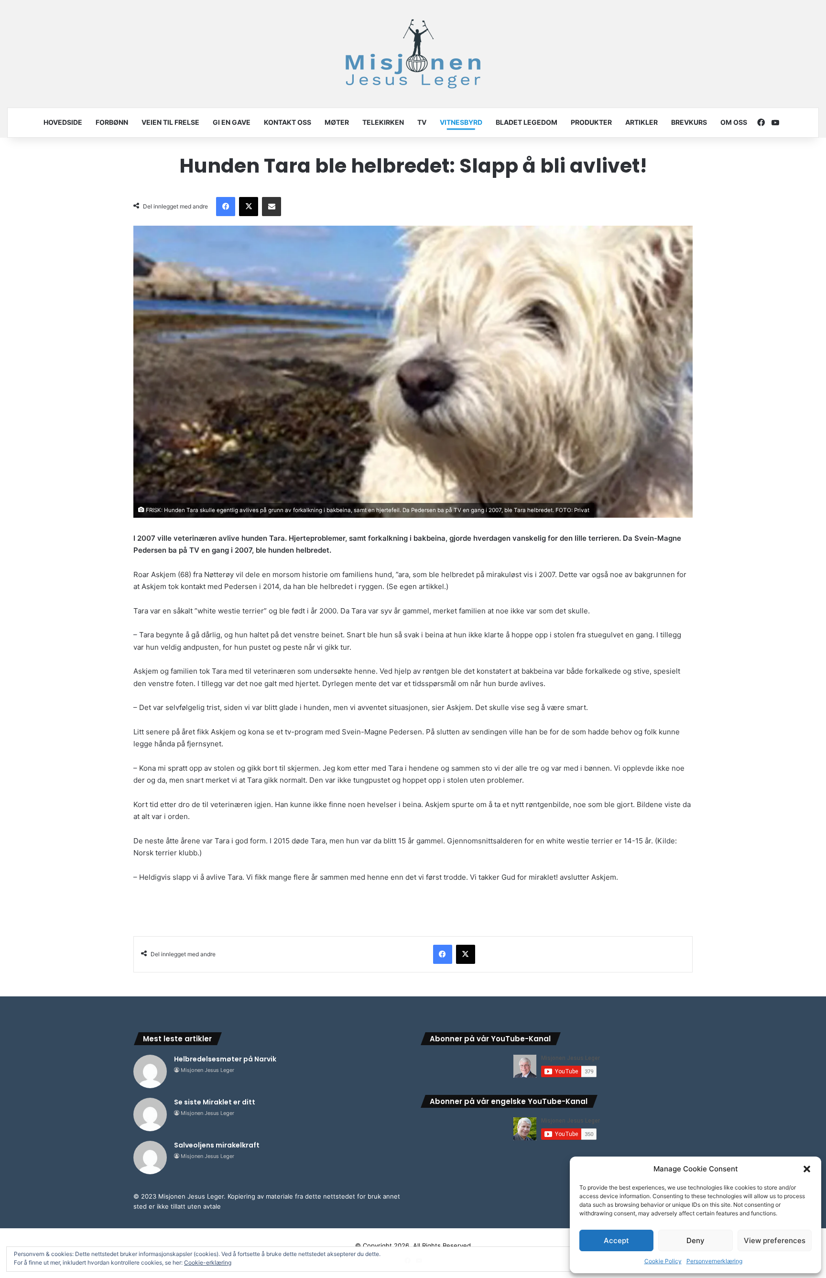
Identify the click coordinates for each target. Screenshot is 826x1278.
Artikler (641, 122)
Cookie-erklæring (207, 1262)
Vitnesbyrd (461, 122)
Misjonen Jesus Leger (207, 1070)
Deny (695, 1240)
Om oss (733, 122)
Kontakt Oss (287, 122)
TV (421, 122)
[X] (248, 206)
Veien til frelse (170, 122)
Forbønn (112, 122)
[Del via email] (271, 206)
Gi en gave (231, 122)
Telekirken (383, 122)
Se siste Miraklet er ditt (214, 1102)
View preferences (774, 1240)
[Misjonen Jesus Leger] (413, 53)
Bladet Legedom (526, 122)
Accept (616, 1240)
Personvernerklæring (714, 1261)
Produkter (591, 122)
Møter (337, 122)
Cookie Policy (663, 1261)
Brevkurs (689, 122)
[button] (807, 1169)
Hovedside (62, 122)
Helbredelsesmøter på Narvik (225, 1059)
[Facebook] (225, 206)
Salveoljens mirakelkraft (217, 1145)
